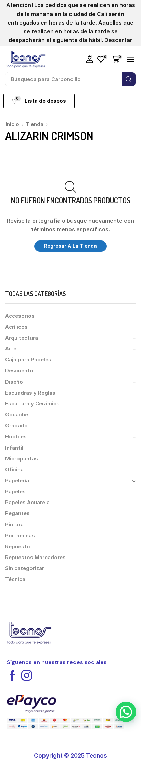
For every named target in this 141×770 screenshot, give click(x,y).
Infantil (14, 448)
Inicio (12, 124)
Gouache (16, 415)
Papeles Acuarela (27, 502)
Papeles (15, 492)
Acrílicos (16, 327)
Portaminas (20, 536)
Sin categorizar (24, 568)
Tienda (34, 124)
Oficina (14, 470)
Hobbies (16, 437)
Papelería (17, 481)
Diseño (14, 382)
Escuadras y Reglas (30, 393)
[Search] (129, 79)
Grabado (16, 426)
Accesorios (20, 316)
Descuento (19, 371)
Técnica (15, 579)
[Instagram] (26, 675)
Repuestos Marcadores (35, 557)
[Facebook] (12, 675)
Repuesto (17, 547)
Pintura (14, 525)
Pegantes (17, 513)
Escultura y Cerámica (32, 404)
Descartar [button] (118, 40)
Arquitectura (21, 338)
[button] (90, 59)
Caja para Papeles (28, 360)
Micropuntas (21, 459)
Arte (10, 349)
